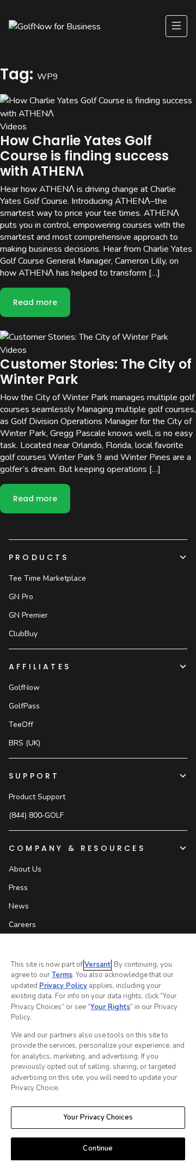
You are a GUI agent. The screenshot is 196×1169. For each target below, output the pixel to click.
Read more (41, 305)
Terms (62, 975)
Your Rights (110, 1007)
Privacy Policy (63, 986)
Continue (98, 1148)
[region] (98, 1051)
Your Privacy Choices (98, 1117)
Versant (97, 964)
